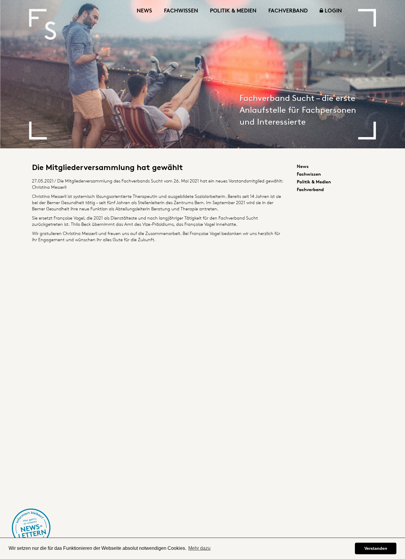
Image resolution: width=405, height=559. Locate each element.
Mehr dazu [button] (199, 548)
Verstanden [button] (375, 548)
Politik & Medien (233, 10)
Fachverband (288, 10)
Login (332, 10)
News (144, 10)
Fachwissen (181, 10)
